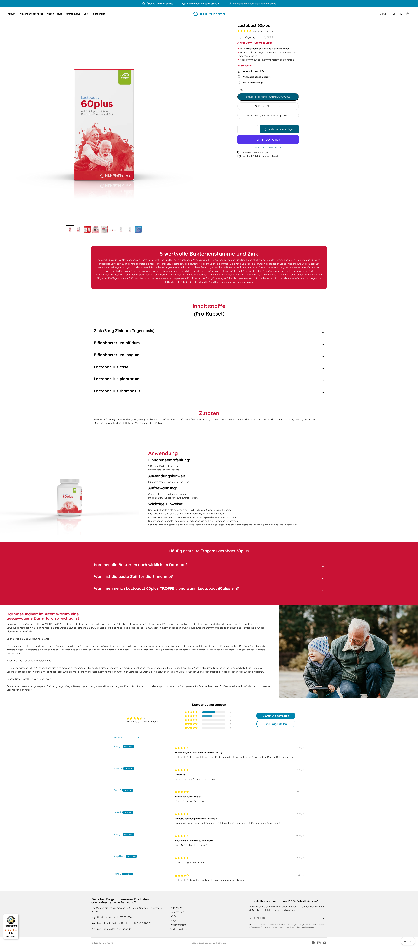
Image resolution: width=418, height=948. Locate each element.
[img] (182, 748)
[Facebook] (313, 943)
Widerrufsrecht (178, 924)
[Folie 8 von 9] (129, 229)
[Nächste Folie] (199, 124)
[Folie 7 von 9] (121, 229)
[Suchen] (393, 13)
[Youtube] (325, 943)
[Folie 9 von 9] (138, 229)
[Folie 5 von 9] (104, 229)
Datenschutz (177, 911)
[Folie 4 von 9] (95, 229)
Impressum (176, 907)
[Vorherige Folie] (8, 124)
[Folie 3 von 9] (87, 229)
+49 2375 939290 (123, 917)
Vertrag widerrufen (180, 929)
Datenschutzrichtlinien (286, 927)
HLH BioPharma (105, 943)
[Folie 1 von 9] (70, 229)
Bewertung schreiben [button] (276, 715)
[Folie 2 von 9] (78, 229)
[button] (244, 31)
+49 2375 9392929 (141, 923)
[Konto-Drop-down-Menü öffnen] (400, 13)
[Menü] (16, 916)
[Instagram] (319, 943)
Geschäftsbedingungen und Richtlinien (209, 943)
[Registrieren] (323, 917)
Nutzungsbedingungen (307, 927)
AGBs (173, 916)
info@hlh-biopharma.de (119, 928)
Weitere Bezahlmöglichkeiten (268, 147)
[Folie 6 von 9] (112, 229)
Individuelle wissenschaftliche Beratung (254, 3)
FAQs (173, 920)
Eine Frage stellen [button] (276, 724)
